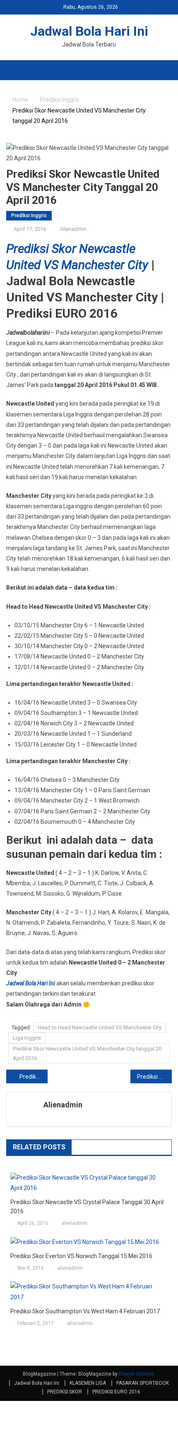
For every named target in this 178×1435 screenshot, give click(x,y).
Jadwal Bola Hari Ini (89, 31)
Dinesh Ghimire (136, 1374)
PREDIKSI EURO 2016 (116, 1392)
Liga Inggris (27, 1038)
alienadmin (73, 229)
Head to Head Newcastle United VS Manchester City (99, 1027)
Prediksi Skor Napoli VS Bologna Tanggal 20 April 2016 (154, 1076)
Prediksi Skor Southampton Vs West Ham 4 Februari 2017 (85, 1311)
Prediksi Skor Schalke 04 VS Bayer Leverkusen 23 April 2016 (33, 1076)
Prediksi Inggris (29, 215)
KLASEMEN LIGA (88, 1383)
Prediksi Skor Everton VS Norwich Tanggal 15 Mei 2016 (81, 1256)
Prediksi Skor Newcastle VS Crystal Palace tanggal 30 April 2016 (87, 1207)
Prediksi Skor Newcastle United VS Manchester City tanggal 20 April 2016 (87, 1053)
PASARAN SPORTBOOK (142, 1383)
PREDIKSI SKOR (64, 1392)
